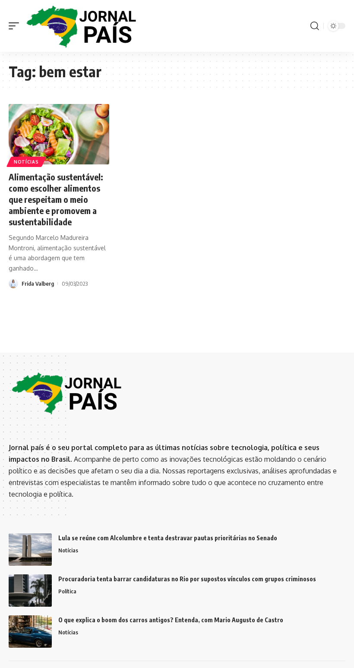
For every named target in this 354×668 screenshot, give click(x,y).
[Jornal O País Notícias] (82, 26)
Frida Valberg (38, 283)
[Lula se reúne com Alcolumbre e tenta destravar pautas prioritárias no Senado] (30, 549)
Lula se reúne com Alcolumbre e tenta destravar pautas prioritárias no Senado (167, 538)
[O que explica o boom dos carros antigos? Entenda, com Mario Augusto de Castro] (30, 631)
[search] (314, 26)
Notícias (26, 161)
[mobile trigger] (16, 26)
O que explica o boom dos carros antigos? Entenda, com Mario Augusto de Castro (170, 620)
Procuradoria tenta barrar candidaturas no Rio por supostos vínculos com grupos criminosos (187, 579)
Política (67, 591)
